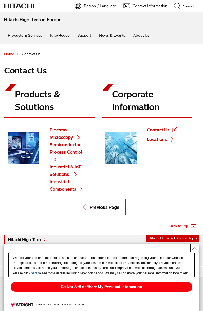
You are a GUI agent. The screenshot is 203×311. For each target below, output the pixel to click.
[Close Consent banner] (194, 248)
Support (84, 35)
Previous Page (104, 207)
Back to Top (178, 226)
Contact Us (158, 130)
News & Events (112, 35)
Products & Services (25, 35)
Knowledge (60, 35)
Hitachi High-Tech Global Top (171, 238)
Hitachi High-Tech (24, 239)
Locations (157, 139)
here (34, 273)
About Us (141, 35)
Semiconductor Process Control (66, 148)
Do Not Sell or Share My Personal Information (101, 287)
